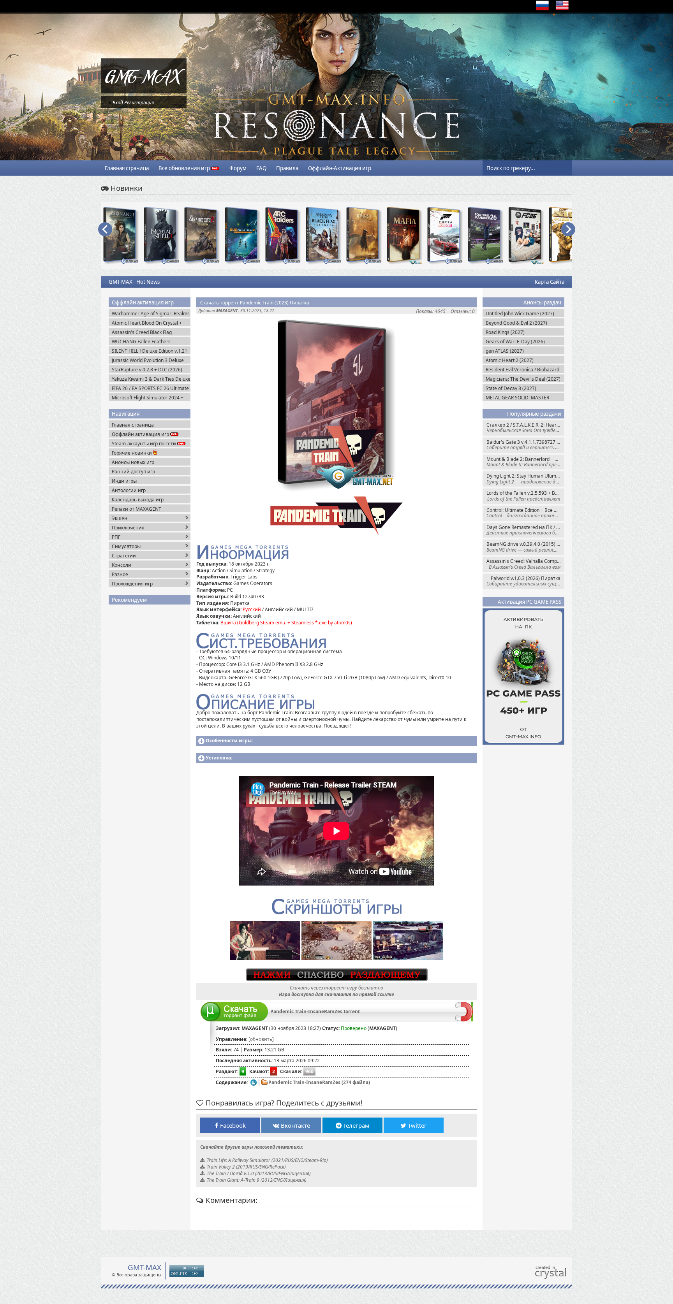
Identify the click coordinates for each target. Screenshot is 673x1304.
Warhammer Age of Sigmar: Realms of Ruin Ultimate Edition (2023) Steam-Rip (151, 313)
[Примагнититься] (464, 1019)
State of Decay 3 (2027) (511, 388)
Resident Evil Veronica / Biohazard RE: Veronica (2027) (522, 369)
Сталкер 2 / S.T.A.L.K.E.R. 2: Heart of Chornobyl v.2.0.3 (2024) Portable (525, 428)
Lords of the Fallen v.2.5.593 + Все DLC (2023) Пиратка (525, 496)
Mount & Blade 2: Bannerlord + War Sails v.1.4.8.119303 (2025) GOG (525, 462)
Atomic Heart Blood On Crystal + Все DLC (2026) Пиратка (147, 323)
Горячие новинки (132, 453)
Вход (118, 102)
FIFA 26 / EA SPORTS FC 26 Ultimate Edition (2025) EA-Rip (150, 388)
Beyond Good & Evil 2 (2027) (516, 323)
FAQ (261, 168)
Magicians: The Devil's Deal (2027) (523, 379)
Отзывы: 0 (463, 311)
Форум (238, 168)
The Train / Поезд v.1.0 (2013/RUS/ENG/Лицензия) (258, 1173)
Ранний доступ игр (133, 471)
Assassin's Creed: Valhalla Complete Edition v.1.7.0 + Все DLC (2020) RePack (525, 564)
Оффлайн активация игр (141, 434)
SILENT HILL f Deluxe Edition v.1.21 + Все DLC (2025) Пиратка (149, 351)
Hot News (148, 281)
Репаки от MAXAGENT (136, 509)
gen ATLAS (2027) (505, 351)
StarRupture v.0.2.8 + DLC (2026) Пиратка (147, 369)
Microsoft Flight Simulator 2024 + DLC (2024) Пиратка (147, 397)
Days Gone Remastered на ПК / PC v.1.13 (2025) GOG (525, 530)
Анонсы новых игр (133, 462)
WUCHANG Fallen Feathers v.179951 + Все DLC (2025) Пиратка (141, 341)
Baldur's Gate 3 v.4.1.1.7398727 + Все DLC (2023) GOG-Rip (525, 445)
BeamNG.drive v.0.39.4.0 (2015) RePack (525, 547)
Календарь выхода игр (138, 499)
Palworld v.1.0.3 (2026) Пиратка (525, 581)
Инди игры (124, 481)
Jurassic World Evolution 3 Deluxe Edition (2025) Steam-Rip (148, 360)
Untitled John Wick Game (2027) (520, 313)
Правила (287, 168)
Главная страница (127, 168)
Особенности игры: (229, 740)
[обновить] (261, 1039)
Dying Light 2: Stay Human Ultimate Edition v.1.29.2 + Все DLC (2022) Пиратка (525, 479)
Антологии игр (129, 490)
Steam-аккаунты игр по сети (144, 443)
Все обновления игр (185, 168)
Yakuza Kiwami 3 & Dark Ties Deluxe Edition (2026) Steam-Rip (151, 379)
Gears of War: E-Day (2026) (515, 341)
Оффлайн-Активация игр (339, 168)
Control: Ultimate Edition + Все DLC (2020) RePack (525, 513)
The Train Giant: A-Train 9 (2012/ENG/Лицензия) (256, 1180)
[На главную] (144, 91)
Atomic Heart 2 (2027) (510, 360)
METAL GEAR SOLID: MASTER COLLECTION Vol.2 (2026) (517, 397)
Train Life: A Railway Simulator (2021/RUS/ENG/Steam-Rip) (267, 1160)
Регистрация (139, 102)
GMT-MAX (120, 281)
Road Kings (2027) (505, 332)
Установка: (219, 757)
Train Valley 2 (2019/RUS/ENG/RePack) (246, 1166)
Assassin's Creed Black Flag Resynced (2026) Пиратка (142, 332)
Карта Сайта (549, 281)
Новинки (126, 188)
